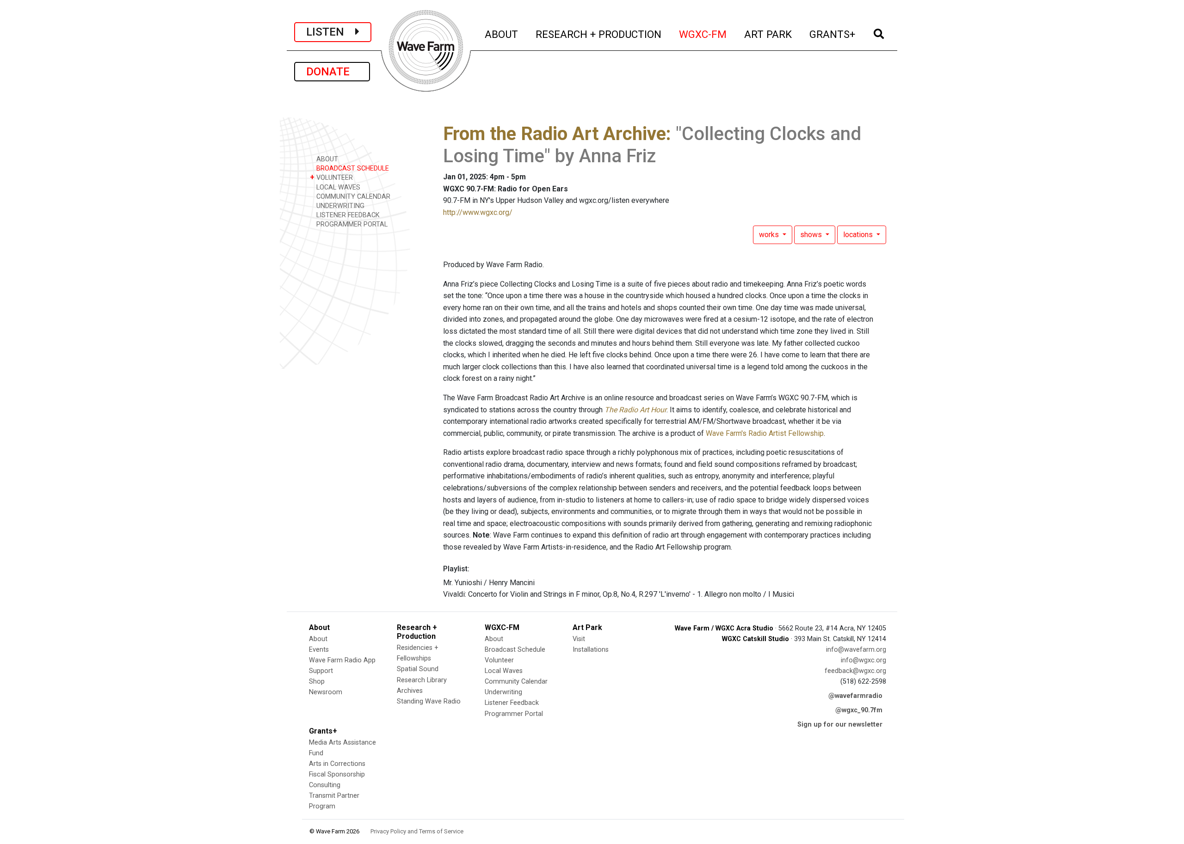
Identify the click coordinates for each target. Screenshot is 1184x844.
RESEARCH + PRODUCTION (599, 34)
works (770, 234)
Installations (591, 650)
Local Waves (504, 671)
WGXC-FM (703, 34)
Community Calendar (516, 681)
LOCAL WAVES (337, 187)
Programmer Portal (514, 714)
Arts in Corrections (337, 764)
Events (319, 650)
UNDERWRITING (339, 206)
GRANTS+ (833, 34)
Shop (317, 681)
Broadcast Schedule (515, 650)
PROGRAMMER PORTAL (351, 224)
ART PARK (768, 34)
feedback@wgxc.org (855, 671)
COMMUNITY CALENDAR (352, 197)
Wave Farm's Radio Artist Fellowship (765, 433)
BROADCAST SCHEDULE (351, 168)
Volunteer (499, 660)
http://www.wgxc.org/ (477, 212)
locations (859, 234)
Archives (410, 691)
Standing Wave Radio (429, 701)
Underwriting (503, 692)
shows (812, 234)
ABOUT (502, 34)
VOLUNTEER (331, 177)
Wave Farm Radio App (342, 660)
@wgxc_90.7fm (858, 710)
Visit (579, 639)
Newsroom (325, 692)
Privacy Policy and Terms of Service (416, 831)
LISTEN (330, 31)
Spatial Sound (417, 669)
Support (321, 671)
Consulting (324, 785)
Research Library (422, 680)
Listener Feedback (512, 703)
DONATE (332, 71)
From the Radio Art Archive (554, 134)
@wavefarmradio (855, 696)
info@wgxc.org (863, 660)
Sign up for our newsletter (839, 724)
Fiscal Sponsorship (337, 774)
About (318, 639)
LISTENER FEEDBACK (347, 215)
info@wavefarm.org (856, 650)
